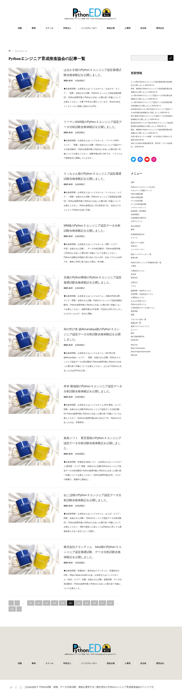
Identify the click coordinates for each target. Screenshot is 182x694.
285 (54, 603)
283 (38, 603)
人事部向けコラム (137, 270)
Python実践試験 (137, 197)
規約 (132, 333)
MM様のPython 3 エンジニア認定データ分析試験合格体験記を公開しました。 (92, 228)
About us (134, 344)
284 (46, 603)
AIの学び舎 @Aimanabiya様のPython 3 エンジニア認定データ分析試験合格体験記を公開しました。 (92, 334)
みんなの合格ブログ (138, 301)
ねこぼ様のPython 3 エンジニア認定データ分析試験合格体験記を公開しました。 (92, 497)
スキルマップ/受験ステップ (141, 190)
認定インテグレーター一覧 (141, 254)
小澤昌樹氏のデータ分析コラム (143, 307)
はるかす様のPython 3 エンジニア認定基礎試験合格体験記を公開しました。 (92, 72)
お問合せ (134, 282)
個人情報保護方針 (137, 336)
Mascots (134, 355)
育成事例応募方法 (137, 234)
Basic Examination (138, 348)
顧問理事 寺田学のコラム (141, 290)
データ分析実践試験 (138, 204)
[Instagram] (20, 687)
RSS (25, 687)
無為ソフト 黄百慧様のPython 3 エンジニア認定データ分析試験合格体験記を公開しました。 (92, 443)
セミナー (134, 329)
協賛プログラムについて (140, 326)
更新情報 (134, 311)
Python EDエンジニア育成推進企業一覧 (146, 262)
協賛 (132, 314)
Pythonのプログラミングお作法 (143, 187)
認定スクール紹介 (137, 242)
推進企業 (111, 27)
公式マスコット (137, 221)
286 (62, 603)
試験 (20, 27)
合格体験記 (80, 80)
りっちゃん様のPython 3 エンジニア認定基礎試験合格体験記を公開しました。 (92, 176)
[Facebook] (15, 687)
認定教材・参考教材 (138, 211)
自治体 (143, 27)
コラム (133, 285)
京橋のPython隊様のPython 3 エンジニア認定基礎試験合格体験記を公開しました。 (93, 279)
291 (102, 603)
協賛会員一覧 (136, 322)
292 (110, 603)
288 (78, 603)
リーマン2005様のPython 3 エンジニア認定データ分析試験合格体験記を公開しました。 (93, 124)
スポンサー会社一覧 (138, 319)
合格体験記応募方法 (138, 217)
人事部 (128, 27)
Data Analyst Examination (141, 351)
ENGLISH (134, 340)
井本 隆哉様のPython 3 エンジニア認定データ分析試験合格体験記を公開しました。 (93, 388)
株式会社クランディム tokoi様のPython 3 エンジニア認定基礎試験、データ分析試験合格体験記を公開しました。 (93, 552)
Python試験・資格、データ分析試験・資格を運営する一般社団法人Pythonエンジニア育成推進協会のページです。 (97, 686)
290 (94, 603)
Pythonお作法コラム (138, 304)
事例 (34, 27)
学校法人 (67, 27)
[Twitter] (11, 687)
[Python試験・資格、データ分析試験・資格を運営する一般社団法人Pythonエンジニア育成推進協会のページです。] (91, 14)
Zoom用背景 (135, 226)
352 (12, 609)
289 (86, 603)
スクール (49, 27)
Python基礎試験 (137, 194)
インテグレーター (89, 27)
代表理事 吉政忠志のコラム (142, 294)
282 (30, 603)
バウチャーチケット (138, 207)
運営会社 (160, 27)
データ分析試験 (137, 200)
